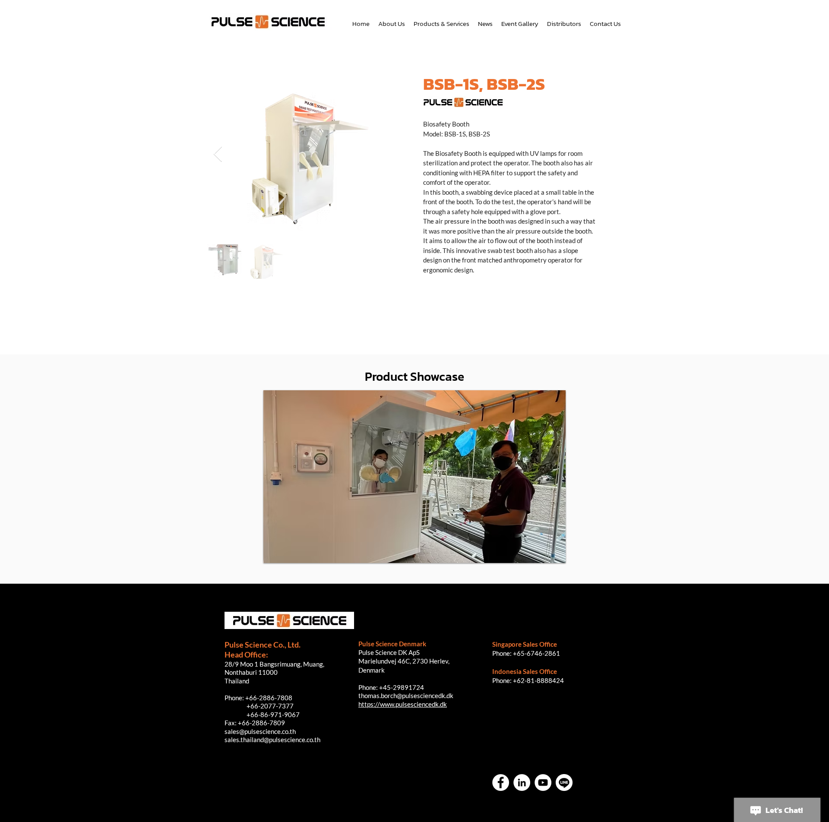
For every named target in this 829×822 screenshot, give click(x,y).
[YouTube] (543, 782)
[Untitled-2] (564, 782)
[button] (414, 476)
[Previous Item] (218, 154)
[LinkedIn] (521, 782)
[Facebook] (500, 782)
